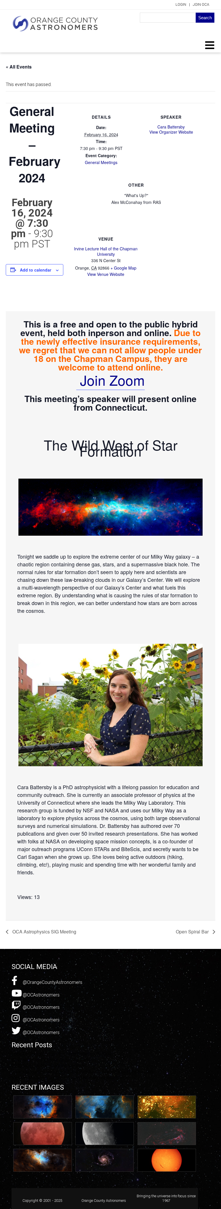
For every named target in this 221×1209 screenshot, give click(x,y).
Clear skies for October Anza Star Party (51, 1060)
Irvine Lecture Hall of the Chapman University (106, 251)
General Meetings (101, 162)
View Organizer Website (171, 132)
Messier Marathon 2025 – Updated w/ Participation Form (69, 1078)
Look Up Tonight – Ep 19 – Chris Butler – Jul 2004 (61, 1054)
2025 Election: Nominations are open (49, 1065)
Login (181, 4)
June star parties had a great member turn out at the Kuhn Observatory (83, 1072)
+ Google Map (123, 268)
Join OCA (201, 4)
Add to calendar (35, 270)
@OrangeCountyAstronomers (52, 982)
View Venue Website (105, 274)
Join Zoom (110, 380)
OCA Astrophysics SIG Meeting (43, 931)
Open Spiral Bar (193, 931)
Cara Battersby (171, 127)
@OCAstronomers (41, 995)
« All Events (19, 66)
